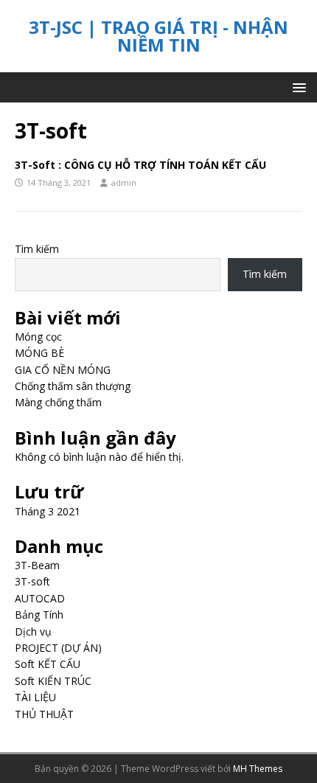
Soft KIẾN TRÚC (53, 681)
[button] (296, 86)
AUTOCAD (40, 598)
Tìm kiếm (37, 249)
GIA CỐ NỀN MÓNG (63, 370)
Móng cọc (38, 337)
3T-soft (32, 581)
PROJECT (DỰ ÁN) (58, 648)
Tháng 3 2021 (47, 511)
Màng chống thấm (58, 402)
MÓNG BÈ (39, 353)
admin (123, 182)
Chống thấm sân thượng (72, 386)
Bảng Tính (39, 615)
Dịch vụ (33, 631)
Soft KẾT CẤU (47, 664)
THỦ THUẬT (44, 714)
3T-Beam (37, 565)
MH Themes (257, 768)
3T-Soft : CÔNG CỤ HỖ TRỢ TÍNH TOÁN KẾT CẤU (140, 165)
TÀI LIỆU (35, 697)
